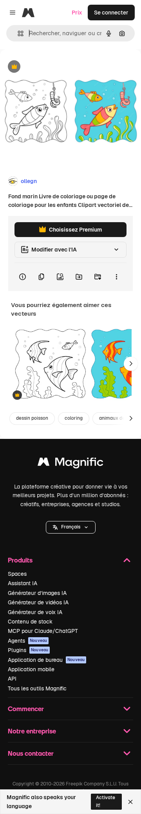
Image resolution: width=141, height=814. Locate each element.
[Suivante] (131, 364)
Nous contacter (31, 753)
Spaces (17, 573)
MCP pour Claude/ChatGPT (43, 630)
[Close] (130, 802)
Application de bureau (46, 659)
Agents (27, 640)
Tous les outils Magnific (37, 688)
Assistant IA (22, 583)
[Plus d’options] (116, 277)
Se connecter (111, 12)
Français (70, 527)
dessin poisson (32, 418)
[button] (71, 527)
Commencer (26, 708)
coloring (74, 418)
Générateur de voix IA (35, 612)
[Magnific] (70, 464)
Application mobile (31, 669)
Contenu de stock (30, 621)
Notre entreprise (32, 731)
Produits (20, 560)
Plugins (28, 650)
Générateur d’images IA (37, 593)
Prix (77, 12)
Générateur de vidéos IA (38, 602)
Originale (51, 67)
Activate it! (105, 801)
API (12, 678)
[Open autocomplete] (17, 33)
